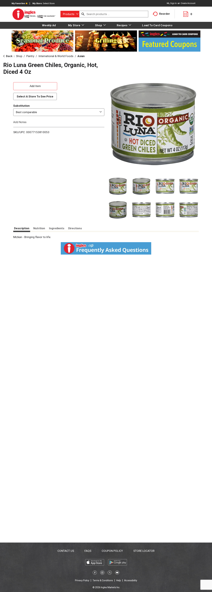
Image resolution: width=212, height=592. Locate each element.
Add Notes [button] (19, 122)
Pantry (30, 56)
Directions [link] (75, 228)
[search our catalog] (83, 14)
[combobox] (69, 14)
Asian (81, 56)
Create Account (188, 3)
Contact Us (65, 550)
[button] (118, 186)
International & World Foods (55, 56)
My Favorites (18, 3)
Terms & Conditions (103, 580)
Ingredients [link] (56, 228)
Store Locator (144, 550)
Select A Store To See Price (35, 96)
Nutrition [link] (39, 228)
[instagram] (102, 573)
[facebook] (95, 573)
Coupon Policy (112, 550)
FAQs (87, 550)
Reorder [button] (164, 13)
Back (8, 56)
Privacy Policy (82, 580)
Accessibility (130, 580)
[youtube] (117, 573)
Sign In (173, 3)
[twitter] (110, 573)
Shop (19, 56)
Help (118, 580)
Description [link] (21, 228)
